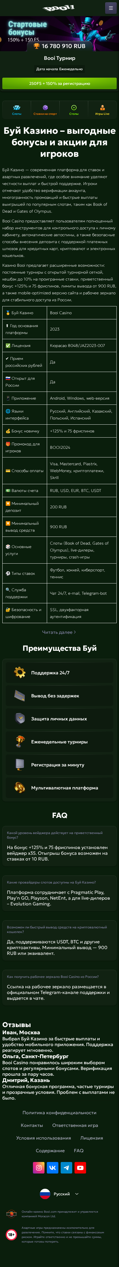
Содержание (50, 1150)
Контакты (32, 1125)
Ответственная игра (75, 1125)
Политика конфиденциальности (59, 1112)
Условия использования (43, 1138)
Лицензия (91, 1138)
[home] (59, 8)
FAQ (78, 1150)
